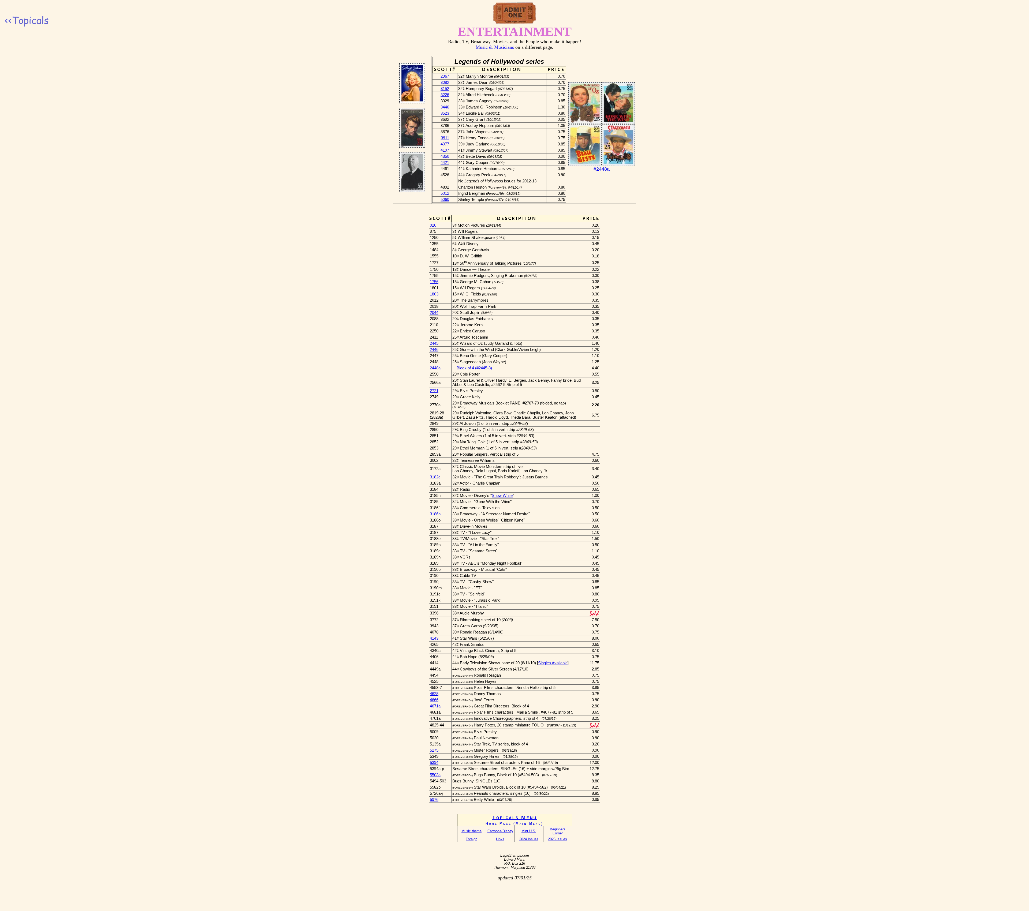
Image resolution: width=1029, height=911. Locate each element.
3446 (445, 107)
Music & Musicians (495, 47)
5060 (445, 199)
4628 (434, 694)
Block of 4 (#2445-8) (474, 368)
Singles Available (553, 663)
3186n (435, 514)
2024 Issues (528, 839)
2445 (434, 343)
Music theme (471, 831)
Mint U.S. (528, 831)
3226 (445, 95)
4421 (445, 162)
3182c (435, 477)
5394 (434, 762)
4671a (435, 706)
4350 (445, 156)
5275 (434, 750)
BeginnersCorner (557, 831)
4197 (445, 150)
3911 (445, 138)
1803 (434, 294)
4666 (434, 700)
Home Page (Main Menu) (514, 824)
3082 (445, 82)
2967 (445, 76)
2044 (434, 312)
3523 (445, 113)
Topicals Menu (514, 817)
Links (500, 839)
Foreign (471, 839)
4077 (445, 144)
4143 (434, 638)
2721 (434, 391)
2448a (435, 368)
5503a (435, 775)
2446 (434, 349)
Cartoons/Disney (500, 831)
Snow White (502, 495)
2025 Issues (557, 839)
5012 (445, 193)
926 (433, 225)
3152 (445, 89)
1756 (434, 282)
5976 (434, 799)
